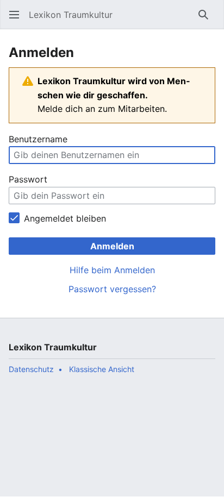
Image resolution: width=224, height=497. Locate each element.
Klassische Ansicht (101, 369)
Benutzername (38, 139)
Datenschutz (31, 369)
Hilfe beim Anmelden (112, 270)
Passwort (28, 179)
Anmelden (112, 246)
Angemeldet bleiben (65, 218)
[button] (14, 15)
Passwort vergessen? (112, 289)
